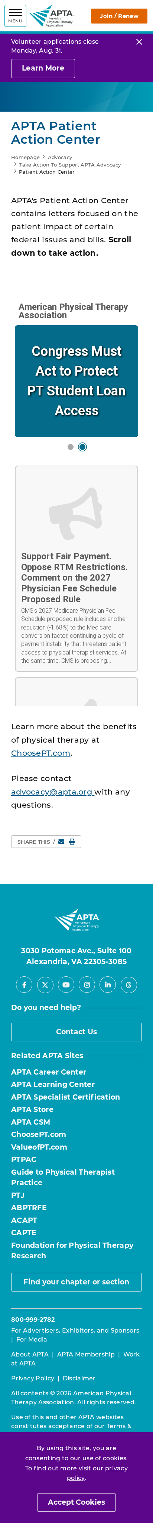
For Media (32, 1339)
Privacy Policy (32, 1378)
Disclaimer (79, 1378)
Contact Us (76, 1032)
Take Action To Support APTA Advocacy (70, 165)
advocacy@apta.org (52, 791)
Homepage (25, 157)
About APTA (30, 1354)
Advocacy (60, 157)
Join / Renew (119, 15)
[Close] (139, 41)
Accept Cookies (76, 1502)
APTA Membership (86, 1354)
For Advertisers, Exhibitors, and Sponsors (75, 1330)
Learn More (43, 68)
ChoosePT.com (41, 753)
